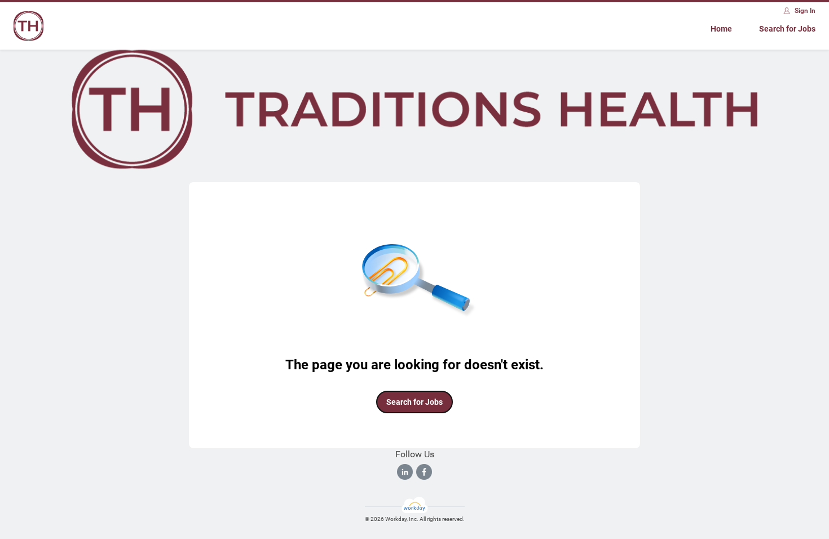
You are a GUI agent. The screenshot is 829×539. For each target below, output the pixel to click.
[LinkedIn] (405, 472)
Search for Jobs (787, 28)
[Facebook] (424, 472)
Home (721, 28)
